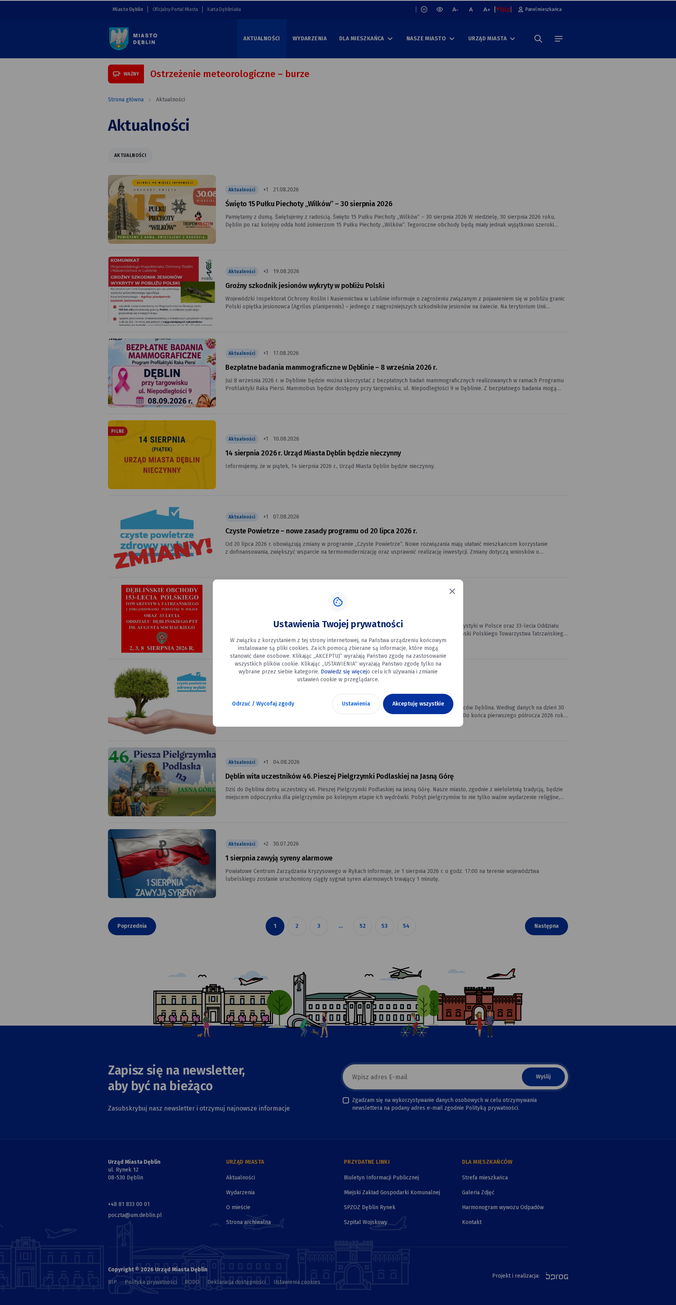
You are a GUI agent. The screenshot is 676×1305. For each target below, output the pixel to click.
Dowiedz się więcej (344, 671)
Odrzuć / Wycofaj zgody (263, 703)
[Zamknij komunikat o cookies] (452, 591)
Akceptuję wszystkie (418, 703)
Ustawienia (356, 703)
